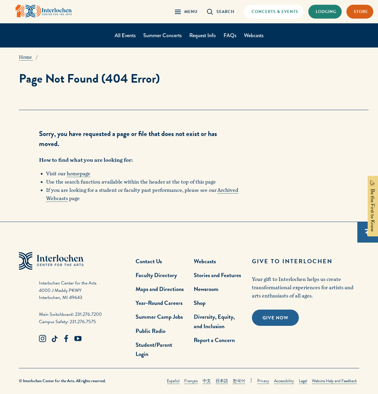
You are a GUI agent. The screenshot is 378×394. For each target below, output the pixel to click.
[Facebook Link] (66, 339)
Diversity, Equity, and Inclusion (214, 321)
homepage (78, 173)
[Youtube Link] (78, 339)
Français (191, 381)
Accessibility (284, 381)
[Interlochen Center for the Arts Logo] (44, 11)
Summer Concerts (162, 35)
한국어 (239, 381)
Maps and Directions (160, 289)
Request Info (202, 35)
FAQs (230, 35)
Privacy (263, 381)
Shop (200, 302)
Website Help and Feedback (334, 381)
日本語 (222, 381)
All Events (125, 35)
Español (173, 381)
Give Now (275, 317)
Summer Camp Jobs (159, 316)
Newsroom (206, 289)
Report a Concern (214, 340)
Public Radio (150, 330)
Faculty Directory (156, 275)
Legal (303, 381)
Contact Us (149, 261)
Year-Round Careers (159, 302)
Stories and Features (217, 275)
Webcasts (253, 35)
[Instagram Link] (42, 339)
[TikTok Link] (54, 339)
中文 (207, 381)
